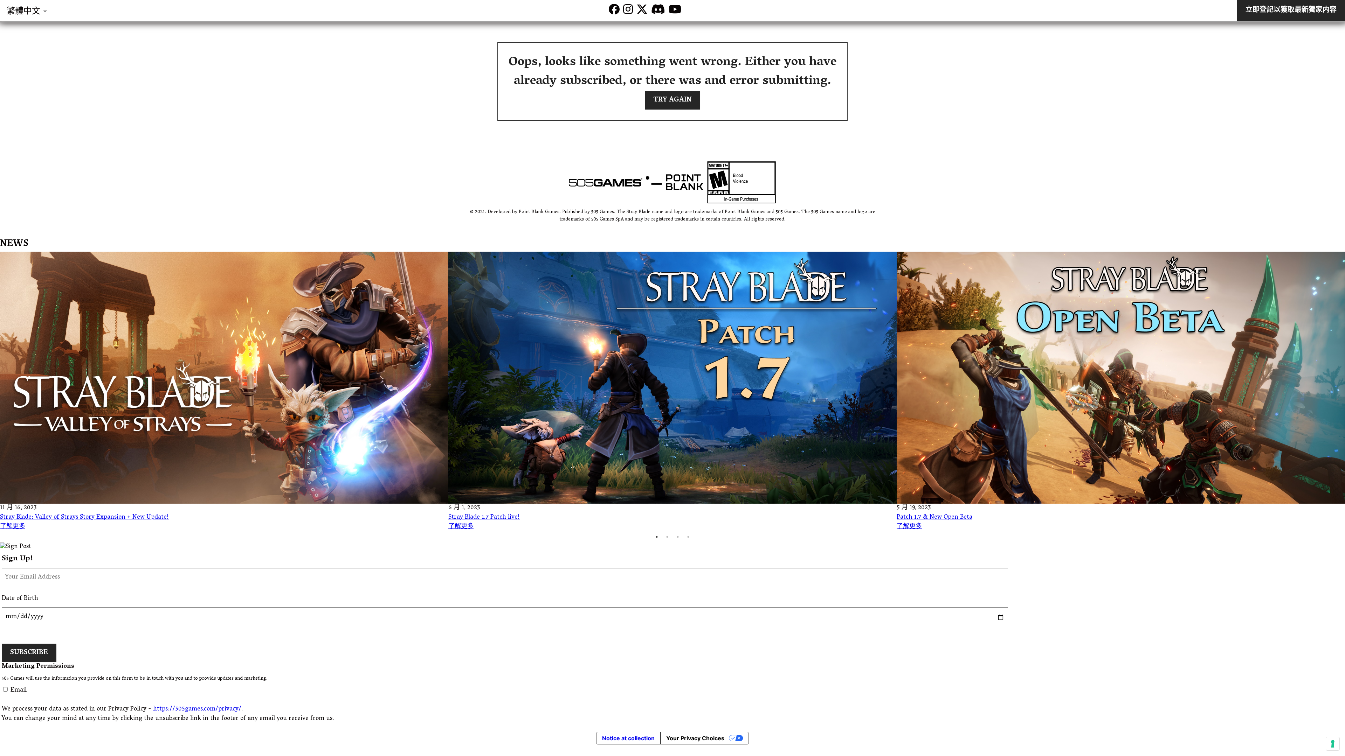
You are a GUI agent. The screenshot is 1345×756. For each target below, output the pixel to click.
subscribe (29, 652)
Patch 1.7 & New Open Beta (934, 518)
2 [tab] (667, 536)
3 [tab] (677, 536)
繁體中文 (23, 12)
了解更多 (12, 527)
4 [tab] (688, 536)
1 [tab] (656, 536)
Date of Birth (20, 599)
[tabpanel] (224, 392)
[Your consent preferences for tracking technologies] (1332, 743)
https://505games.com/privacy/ (197, 709)
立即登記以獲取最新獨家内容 (1291, 10)
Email (19, 690)
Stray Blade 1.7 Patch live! (484, 518)
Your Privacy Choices (695, 738)
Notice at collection (628, 738)
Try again (673, 100)
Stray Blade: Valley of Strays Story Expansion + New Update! (84, 518)
